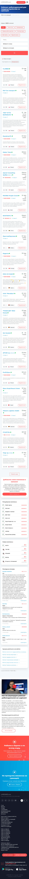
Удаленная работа (5, 837)
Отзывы (3, 808)
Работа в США (4, 839)
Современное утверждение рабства (10, 847)
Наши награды (4, 812)
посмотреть (24, 600)
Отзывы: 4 (14, 177)
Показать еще (14, 474)
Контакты (3, 814)
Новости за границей (6, 826)
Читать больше (8, 730)
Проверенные (20, 27)
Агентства (10, 27)
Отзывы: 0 (5, 92)
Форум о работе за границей (8, 819)
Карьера (3, 806)
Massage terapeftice (7, 571)
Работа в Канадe (5, 840)
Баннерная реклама (5, 811)
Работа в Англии (5, 834)
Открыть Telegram (15, 784)
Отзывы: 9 (14, 218)
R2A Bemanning (6, 614)
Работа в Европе (5, 829)
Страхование (4, 809)
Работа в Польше (5, 830)
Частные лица (20, 31)
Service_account (6, 626)
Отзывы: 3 (13, 138)
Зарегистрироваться (14, 494)
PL (26, 800)
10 (14, 670)
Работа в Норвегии (5, 833)
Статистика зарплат (6, 823)
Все (3, 27)
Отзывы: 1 (13, 71)
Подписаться (22, 84)
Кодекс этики (4, 850)
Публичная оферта (5, 843)
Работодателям (21, 2)
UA (24, 800)
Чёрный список (15, 35)
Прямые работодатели (8, 31)
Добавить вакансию (20, 855)
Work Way (4, 603)
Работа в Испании (5, 836)
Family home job (6, 635)
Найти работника (5, 820)
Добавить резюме (8, 855)
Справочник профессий (6, 822)
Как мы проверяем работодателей (9, 844)
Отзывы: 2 (13, 154)
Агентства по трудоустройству (8, 816)
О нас (2, 805)
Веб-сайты (5, 35)
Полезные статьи (5, 825)
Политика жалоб (5, 848)
